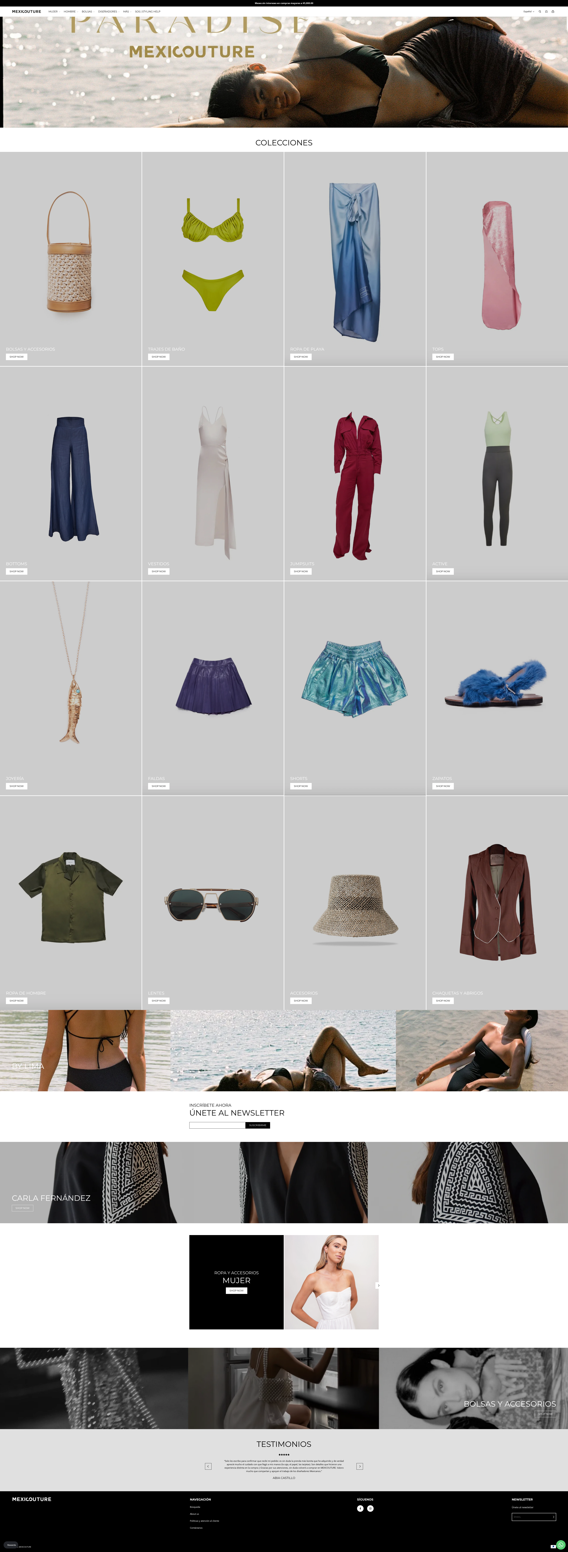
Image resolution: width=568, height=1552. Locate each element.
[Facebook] (360, 1508)
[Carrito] (553, 11)
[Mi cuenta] (546, 11)
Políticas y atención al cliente (204, 1520)
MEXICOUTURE (25, 1547)
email (517, 1516)
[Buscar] (540, 11)
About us (194, 1513)
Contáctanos (196, 1527)
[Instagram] (370, 1508)
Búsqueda (195, 1507)
